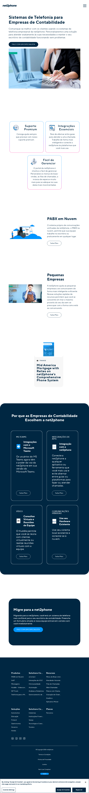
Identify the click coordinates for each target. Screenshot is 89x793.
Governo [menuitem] (14, 727)
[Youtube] (20, 738)
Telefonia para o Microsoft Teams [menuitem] (18, 695)
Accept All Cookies (63, 790)
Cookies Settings (8, 790)
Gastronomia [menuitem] (16, 723)
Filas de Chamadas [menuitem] (53, 684)
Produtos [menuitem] (15, 673)
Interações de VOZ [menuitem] (36, 680)
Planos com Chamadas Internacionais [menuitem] (53, 691)
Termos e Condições (44, 755)
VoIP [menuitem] (13, 680)
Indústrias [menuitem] (32, 713)
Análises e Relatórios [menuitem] (36, 691)
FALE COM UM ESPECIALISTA (23, 44)
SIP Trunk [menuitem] (14, 691)
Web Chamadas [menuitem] (52, 687)
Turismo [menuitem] (32, 727)
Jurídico (44, 764)
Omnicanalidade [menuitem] (34, 684)
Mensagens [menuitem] (15, 684)
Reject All (79, 790)
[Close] (85, 782)
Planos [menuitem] (49, 709)
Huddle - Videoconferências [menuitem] (18, 687)
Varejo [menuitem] (31, 720)
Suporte (44, 773)
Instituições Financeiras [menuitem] (36, 716)
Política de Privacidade (44, 759)
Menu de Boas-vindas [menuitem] (53, 677)
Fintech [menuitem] (14, 720)
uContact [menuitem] (32, 677)
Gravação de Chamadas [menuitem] (53, 695)
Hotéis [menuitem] (13, 731)
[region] (44, 786)
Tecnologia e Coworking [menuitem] (36, 723)
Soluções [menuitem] (15, 709)
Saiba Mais (54, 243)
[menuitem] (36, 673)
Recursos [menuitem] (50, 673)
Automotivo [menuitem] (15, 713)
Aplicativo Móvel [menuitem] (52, 702)
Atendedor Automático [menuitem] (53, 680)
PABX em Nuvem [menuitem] (17, 677)
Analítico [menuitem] (49, 698)
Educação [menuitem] (14, 716)
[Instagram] (24, 738)
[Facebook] (16, 738)
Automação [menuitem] (33, 687)
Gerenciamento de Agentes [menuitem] (36, 695)
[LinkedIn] (12, 738)
